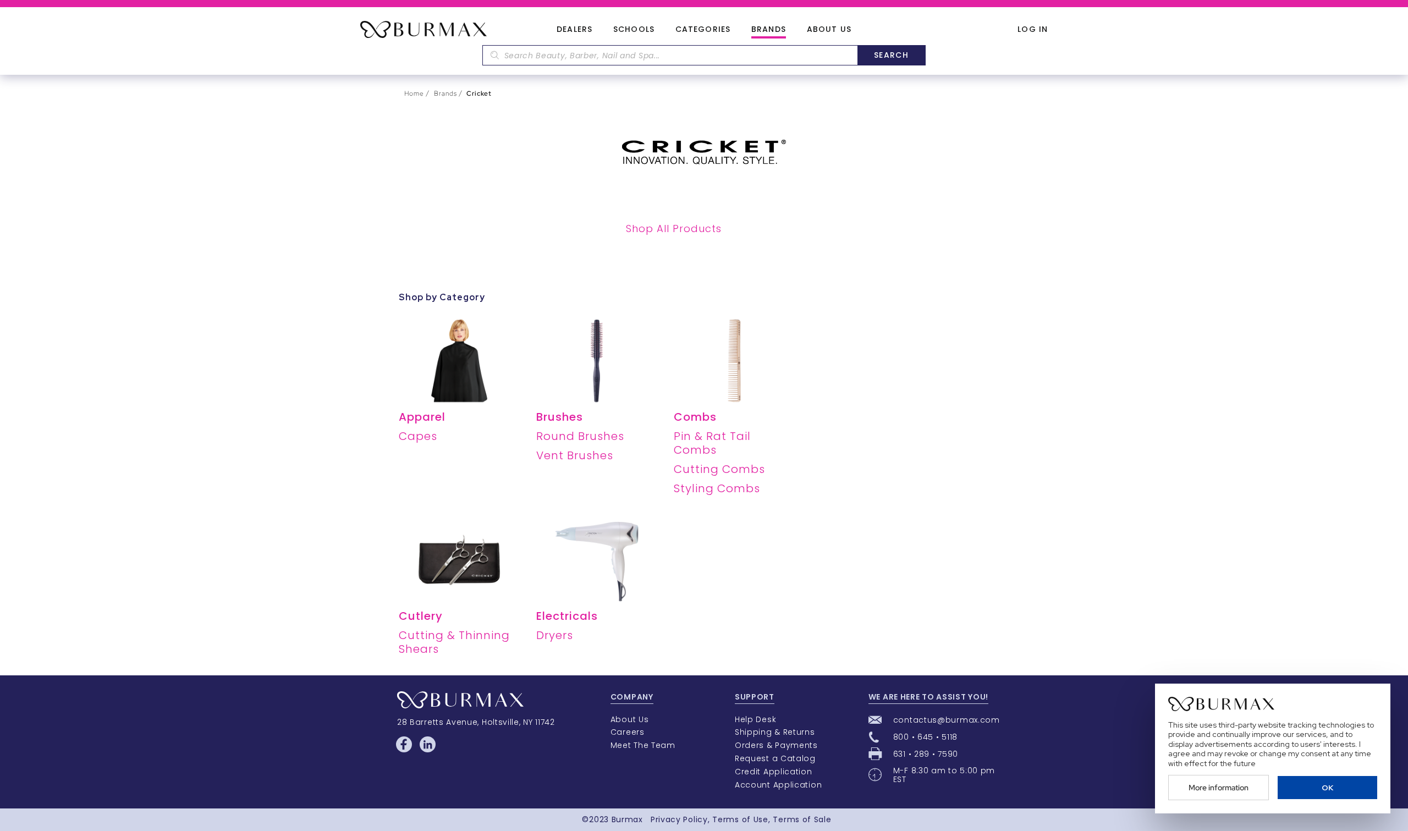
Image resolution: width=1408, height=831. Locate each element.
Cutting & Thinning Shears (454, 642)
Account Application (778, 784)
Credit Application (773, 771)
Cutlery (421, 616)
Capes (418, 436)
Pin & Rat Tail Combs (712, 443)
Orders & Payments (776, 745)
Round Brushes (580, 436)
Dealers (574, 30)
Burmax (627, 819)
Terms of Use (740, 819)
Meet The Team (642, 745)
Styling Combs (717, 488)
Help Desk (755, 719)
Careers (627, 732)
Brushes (559, 417)
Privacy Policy (679, 819)
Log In (1033, 29)
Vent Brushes (574, 455)
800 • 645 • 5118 (925, 736)
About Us (829, 30)
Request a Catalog (775, 758)
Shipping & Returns (775, 732)
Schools (633, 30)
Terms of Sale (802, 819)
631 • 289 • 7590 (925, 754)
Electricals (567, 616)
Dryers (554, 635)
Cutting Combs (719, 469)
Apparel (422, 417)
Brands (768, 30)
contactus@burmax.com (946, 719)
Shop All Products (674, 228)
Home (414, 93)
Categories (702, 30)
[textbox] (669, 55)
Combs (695, 417)
